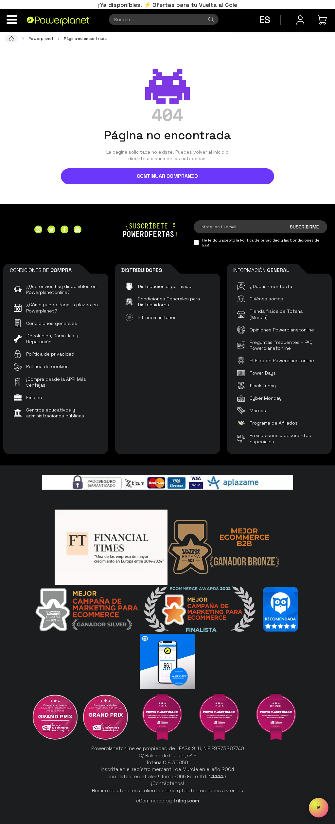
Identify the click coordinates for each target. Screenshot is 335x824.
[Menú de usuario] (300, 20)
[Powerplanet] (11, 38)
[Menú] (12, 19)
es (264, 19)
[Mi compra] (323, 20)
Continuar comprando (167, 176)
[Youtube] (77, 230)
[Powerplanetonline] (59, 20)
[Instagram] (38, 230)
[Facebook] (64, 230)
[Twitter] (51, 230)
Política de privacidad (260, 240)
